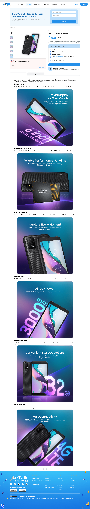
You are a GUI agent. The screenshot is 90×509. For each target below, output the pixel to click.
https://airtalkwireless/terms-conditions (59, 501)
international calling (58, 56)
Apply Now (84, 4)
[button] (2, 507)
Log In (76, 4)
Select (63, 65)
